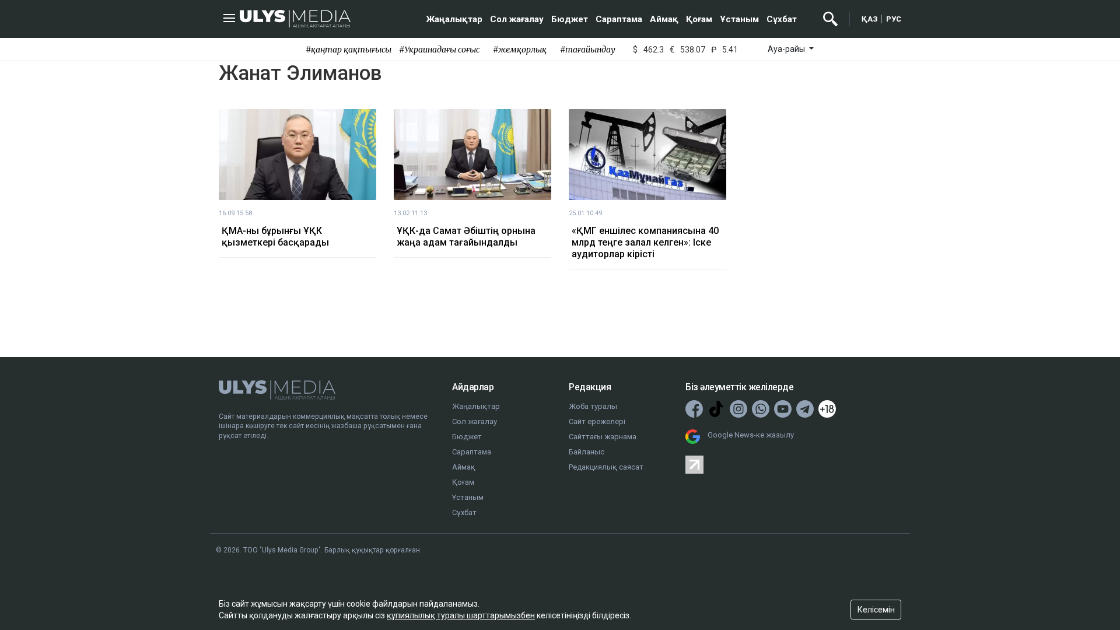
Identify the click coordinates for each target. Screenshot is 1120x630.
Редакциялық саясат (606, 467)
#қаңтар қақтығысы (348, 49)
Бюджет (569, 19)
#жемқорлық (520, 49)
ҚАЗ (870, 19)
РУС (893, 19)
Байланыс (586, 451)
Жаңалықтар (454, 19)
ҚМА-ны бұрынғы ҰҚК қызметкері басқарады (275, 236)
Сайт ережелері (597, 421)
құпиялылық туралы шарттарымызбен (461, 615)
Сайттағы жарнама (602, 436)
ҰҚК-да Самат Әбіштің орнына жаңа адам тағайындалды (466, 236)
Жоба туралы (593, 406)
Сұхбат (781, 19)
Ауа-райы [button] (787, 49)
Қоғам (699, 19)
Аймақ (664, 19)
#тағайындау (587, 49)
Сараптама (619, 19)
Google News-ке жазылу (751, 434)
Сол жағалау (517, 19)
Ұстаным (739, 19)
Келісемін (876, 609)
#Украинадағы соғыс (439, 49)
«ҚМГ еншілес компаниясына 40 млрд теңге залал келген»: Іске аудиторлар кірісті (645, 242)
